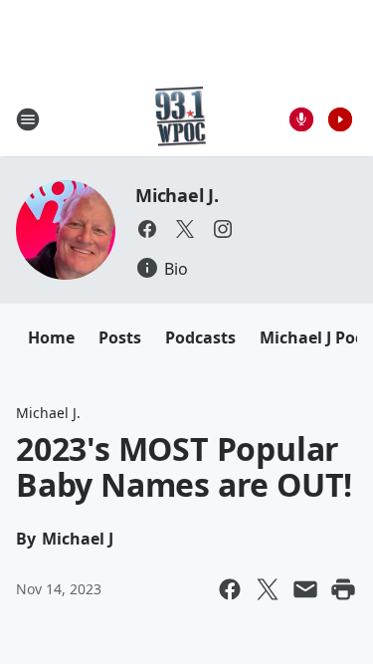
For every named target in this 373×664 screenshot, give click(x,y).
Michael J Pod (312, 337)
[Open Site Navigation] (28, 119)
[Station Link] (180, 119)
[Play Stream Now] (340, 119)
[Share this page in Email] (305, 589)
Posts (119, 337)
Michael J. (177, 195)
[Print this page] (343, 589)
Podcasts (200, 337)
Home (51, 337)
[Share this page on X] (267, 589)
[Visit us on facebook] (147, 229)
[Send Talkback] (301, 119)
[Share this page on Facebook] (230, 589)
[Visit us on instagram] (223, 229)
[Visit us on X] (185, 229)
